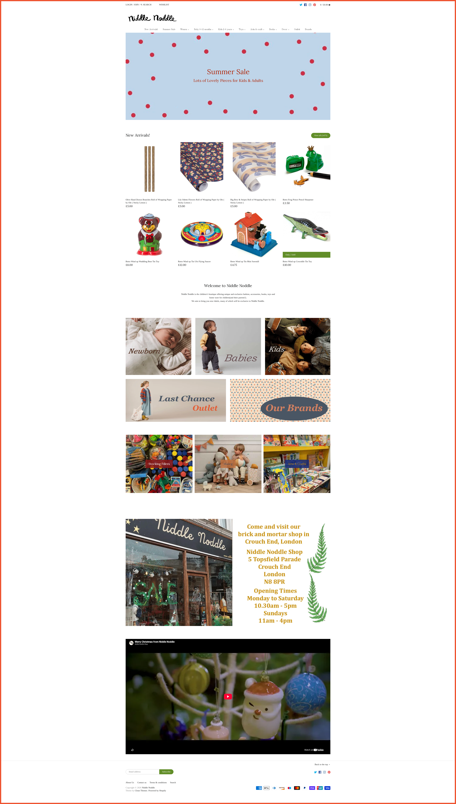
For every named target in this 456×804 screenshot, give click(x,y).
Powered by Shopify (157, 790)
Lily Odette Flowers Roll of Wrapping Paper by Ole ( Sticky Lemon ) (201, 201)
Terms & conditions (158, 782)
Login (129, 4)
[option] (228, 76)
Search (173, 782)
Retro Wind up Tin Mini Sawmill (244, 261)
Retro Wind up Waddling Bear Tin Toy (142, 261)
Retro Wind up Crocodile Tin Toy (297, 261)
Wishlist (164, 4)
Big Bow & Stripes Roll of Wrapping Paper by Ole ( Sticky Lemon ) (253, 201)
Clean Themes (141, 790)
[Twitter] (301, 4)
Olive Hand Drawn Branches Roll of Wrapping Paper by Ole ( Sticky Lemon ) (149, 201)
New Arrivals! (138, 135)
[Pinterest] (314, 4)
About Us (130, 782)
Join (136, 4)
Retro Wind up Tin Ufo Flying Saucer (194, 261)
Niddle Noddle (148, 787)
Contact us (141, 782)
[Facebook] (305, 4)
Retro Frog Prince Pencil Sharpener (298, 199)
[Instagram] (310, 4)
